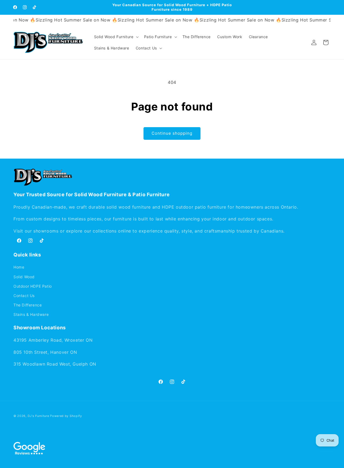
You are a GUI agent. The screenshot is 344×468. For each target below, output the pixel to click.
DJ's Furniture (38, 416)
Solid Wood (24, 276)
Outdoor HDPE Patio (32, 286)
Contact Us (24, 295)
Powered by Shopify (66, 416)
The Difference (27, 305)
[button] (116, 36)
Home (18, 267)
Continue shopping (172, 133)
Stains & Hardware (31, 314)
